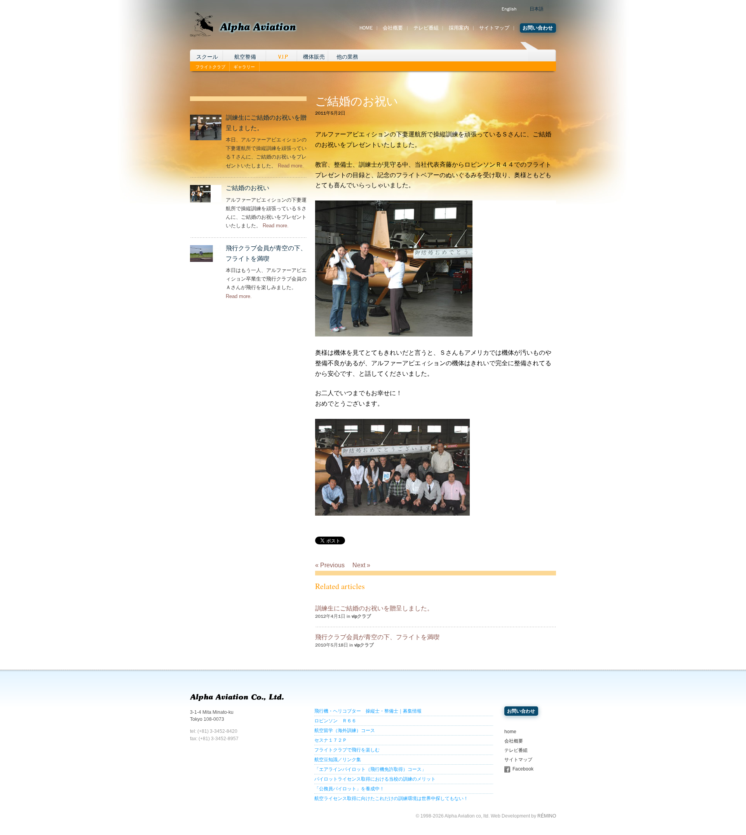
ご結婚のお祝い (247, 188)
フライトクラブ (210, 66)
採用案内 (459, 28)
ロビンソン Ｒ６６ (335, 720)
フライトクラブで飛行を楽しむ (347, 750)
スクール (207, 57)
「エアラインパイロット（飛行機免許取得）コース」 (370, 769)
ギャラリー (244, 66)
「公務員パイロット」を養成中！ (349, 788)
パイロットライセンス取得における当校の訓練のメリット (375, 779)
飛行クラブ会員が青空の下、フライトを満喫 (377, 637)
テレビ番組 (426, 28)
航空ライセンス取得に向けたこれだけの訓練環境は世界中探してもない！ (391, 798)
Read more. (291, 166)
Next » (361, 565)
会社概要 (393, 28)
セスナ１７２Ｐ (330, 740)
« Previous (330, 565)
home (510, 731)
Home (366, 28)
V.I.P (283, 57)
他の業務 (347, 57)
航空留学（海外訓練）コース (344, 730)
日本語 (537, 9)
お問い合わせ (538, 28)
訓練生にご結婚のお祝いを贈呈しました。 (374, 608)
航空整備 (245, 57)
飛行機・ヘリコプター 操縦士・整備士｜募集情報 (368, 711)
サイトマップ (494, 28)
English (509, 9)
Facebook (522, 769)
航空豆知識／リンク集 (337, 759)
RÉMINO (546, 816)
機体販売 (314, 57)
